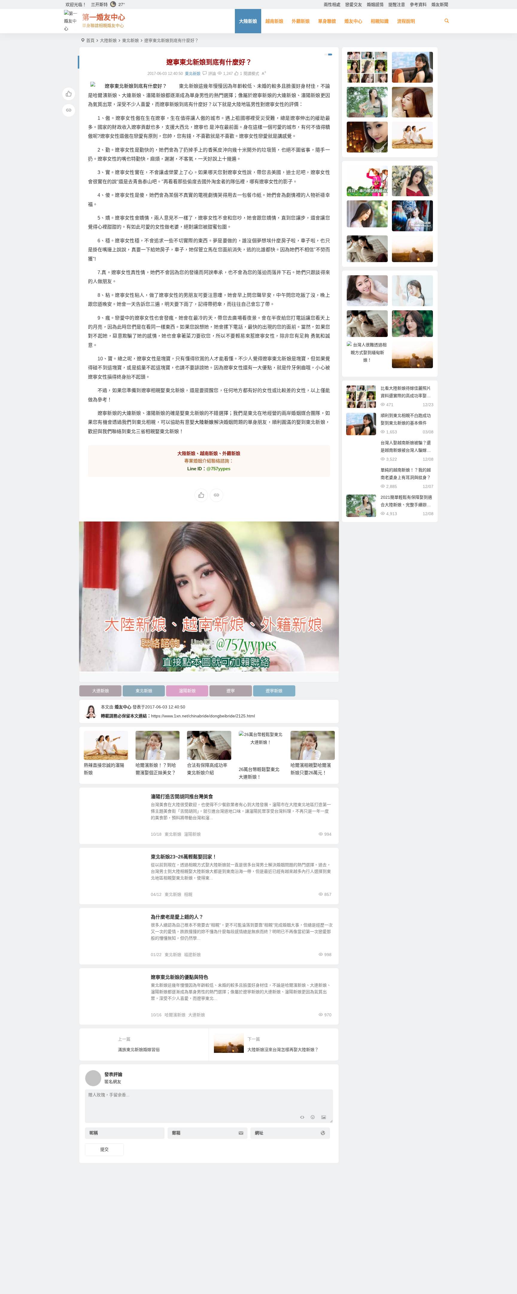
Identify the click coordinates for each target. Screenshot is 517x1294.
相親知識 (380, 21)
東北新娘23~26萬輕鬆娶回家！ (184, 856)
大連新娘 (100, 690)
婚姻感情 (375, 4)
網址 (259, 1133)
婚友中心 (353, 21)
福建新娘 (192, 954)
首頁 (90, 40)
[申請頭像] (327, 1076)
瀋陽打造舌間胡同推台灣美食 (182, 796)
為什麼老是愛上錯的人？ (177, 917)
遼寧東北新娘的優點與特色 (179, 977)
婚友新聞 (439, 4)
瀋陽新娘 (187, 690)
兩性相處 (332, 4)
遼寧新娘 (274, 690)
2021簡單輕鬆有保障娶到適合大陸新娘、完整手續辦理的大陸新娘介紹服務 (406, 505)
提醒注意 (396, 4)
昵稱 (93, 1133)
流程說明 (406, 21)
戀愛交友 (353, 4)
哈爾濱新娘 (175, 1014)
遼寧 (230, 690)
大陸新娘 (248, 21)
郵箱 (176, 1133)
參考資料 (418, 4)
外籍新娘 (301, 21)
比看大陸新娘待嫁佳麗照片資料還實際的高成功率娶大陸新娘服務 (406, 396)
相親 (188, 894)
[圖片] (324, 1118)
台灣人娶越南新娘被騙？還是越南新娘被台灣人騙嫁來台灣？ (406, 450)
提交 (104, 1149)
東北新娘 (130, 40)
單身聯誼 (327, 21)
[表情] (313, 1118)
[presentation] (300, 740)
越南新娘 (274, 21)
